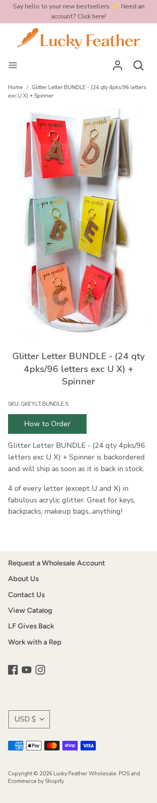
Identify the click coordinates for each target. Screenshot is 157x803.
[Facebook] (13, 670)
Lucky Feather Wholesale (85, 773)
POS (124, 773)
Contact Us (26, 594)
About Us (23, 578)
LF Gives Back (31, 626)
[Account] (117, 63)
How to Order (47, 424)
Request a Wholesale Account (56, 563)
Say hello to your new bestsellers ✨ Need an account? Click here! (79, 11)
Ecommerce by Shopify (36, 781)
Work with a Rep (35, 642)
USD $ (25, 719)
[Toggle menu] (13, 66)
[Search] (138, 63)
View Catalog (30, 610)
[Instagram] (41, 670)
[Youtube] (27, 670)
